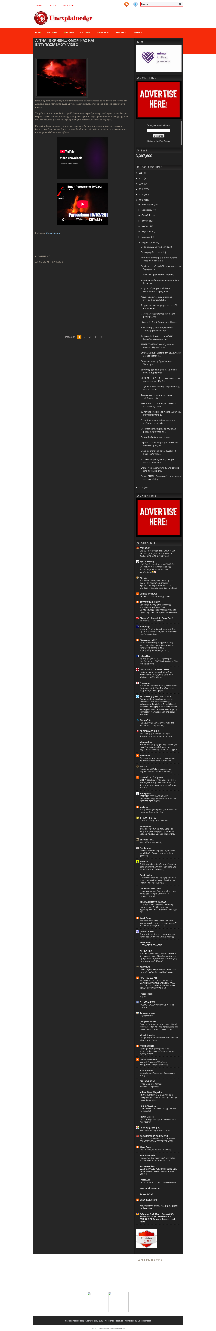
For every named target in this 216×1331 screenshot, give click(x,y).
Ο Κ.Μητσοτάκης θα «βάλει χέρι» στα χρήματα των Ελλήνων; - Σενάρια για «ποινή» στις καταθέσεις (158, 867)
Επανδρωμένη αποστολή (153, 252)
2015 (141, 189)
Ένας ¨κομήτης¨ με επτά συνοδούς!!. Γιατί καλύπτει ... (158, 452)
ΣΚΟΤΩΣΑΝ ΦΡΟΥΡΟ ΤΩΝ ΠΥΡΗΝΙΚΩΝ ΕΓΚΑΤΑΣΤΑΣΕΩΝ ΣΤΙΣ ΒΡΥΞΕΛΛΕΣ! (157, 1140)
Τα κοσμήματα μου (150, 1127)
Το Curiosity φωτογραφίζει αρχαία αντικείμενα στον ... (158, 461)
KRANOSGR (145, 966)
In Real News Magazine (151, 1092)
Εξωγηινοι (69, 32)
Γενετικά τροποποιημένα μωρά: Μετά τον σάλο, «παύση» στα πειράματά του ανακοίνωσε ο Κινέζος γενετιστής (159, 1027)
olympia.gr (145, 626)
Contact (52, 6)
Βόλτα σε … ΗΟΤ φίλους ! (152, 620)
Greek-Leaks (146, 875)
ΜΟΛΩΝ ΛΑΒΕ (147, 931)
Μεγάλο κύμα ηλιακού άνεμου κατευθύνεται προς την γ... (156, 290)
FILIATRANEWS (147, 1002)
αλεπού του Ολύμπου (151, 777)
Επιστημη (85, 32)
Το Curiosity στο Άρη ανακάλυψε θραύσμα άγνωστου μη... (157, 337)
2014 (141, 194)
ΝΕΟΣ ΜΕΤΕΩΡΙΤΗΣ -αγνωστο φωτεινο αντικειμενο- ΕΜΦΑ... (160, 379)
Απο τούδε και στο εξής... (151, 842)
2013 (141, 199)
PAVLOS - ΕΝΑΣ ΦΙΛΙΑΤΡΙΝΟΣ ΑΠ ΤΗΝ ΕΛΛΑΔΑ (157, 1006)
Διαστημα (52, 32)
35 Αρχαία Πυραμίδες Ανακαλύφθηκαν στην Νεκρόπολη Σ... (161, 413)
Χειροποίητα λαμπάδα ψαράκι (155, 1130)
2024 (141, 172)
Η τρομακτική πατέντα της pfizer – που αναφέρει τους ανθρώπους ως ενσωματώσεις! (158, 894)
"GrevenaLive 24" (148, 639)
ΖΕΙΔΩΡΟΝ (145, 548)
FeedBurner (164, 141)
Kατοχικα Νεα (147, 1166)
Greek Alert (145, 942)
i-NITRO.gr (145, 1179)
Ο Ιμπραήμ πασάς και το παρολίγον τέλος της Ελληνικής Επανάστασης (157, 935)
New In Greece (147, 1116)
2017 (141, 178)
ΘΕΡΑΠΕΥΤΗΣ (147, 839)
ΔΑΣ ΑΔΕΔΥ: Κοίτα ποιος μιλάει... (155, 596)
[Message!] (131, 3)
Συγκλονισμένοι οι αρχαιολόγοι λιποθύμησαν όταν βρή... (157, 329)
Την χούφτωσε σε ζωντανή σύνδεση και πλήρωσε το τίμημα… (159, 1039)
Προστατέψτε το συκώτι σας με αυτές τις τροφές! (158, 1109)
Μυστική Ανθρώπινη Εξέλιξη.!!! (156, 246)
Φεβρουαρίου (148, 242)
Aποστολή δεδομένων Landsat (155, 436)
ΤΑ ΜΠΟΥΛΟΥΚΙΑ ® (149, 731)
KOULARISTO (146, 1070)
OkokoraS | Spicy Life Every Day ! (156, 618)
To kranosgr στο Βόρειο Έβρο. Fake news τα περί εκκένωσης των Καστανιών (158, 970)
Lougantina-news (148, 1021)
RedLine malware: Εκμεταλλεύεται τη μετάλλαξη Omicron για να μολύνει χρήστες (157, 853)
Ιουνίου (145, 220)
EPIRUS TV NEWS (148, 593)
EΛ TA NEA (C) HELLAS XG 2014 (155, 696)
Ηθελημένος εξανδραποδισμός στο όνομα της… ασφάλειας (157, 724)
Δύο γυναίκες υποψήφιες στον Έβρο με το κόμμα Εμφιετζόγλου (158, 810)
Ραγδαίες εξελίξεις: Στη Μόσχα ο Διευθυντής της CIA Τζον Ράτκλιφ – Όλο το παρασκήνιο (159, 661)
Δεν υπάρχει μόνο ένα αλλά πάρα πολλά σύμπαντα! (159, 371)
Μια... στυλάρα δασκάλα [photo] (155, 1149)
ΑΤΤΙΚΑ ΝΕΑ (146, 950)
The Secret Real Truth (150, 888)
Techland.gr (145, 847)
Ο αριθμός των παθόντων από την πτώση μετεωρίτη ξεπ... (158, 422)
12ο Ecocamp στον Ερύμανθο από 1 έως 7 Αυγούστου (158, 1120)
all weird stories (147, 1035)
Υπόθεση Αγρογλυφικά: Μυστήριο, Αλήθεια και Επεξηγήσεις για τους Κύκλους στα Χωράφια (156, 675)
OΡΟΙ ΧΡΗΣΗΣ (68, 6)
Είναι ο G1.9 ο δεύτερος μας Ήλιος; (159, 321)
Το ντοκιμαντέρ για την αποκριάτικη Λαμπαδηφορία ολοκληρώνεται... (157, 759)
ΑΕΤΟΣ (143, 577)
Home (38, 32)
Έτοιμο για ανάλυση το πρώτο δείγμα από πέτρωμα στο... (160, 469)
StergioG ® (145, 720)
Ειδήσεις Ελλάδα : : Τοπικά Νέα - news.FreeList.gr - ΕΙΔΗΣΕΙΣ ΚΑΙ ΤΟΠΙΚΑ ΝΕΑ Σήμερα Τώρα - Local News (158, 1217)
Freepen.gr (145, 682)
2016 (141, 183)
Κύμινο (143, 996)
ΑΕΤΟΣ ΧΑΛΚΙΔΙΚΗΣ (150, 602)
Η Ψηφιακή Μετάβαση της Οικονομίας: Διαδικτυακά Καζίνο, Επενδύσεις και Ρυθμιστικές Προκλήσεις (158, 688)
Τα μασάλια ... (148, 1105)
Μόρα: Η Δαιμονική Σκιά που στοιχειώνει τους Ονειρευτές (154, 1063)
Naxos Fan (145, 755)
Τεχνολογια (102, 32)
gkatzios (144, 806)
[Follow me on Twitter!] (136, 3)
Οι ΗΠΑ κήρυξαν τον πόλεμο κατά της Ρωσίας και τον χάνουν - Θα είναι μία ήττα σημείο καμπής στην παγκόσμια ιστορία (158, 783)
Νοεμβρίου (147, 209)
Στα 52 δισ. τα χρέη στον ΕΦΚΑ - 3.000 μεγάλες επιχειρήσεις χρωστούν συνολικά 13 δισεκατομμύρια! (157, 553)
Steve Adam (145, 1146)
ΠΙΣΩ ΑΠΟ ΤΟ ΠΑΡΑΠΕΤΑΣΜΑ (154, 669)
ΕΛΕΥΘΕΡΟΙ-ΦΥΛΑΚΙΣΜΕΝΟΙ (154, 1135)
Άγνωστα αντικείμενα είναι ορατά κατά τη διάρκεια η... (159, 259)
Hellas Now (145, 656)
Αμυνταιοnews (147, 1013)
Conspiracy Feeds (148, 1059)
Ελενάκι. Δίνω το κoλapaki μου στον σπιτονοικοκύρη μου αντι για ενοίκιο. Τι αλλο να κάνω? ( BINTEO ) (158, 923)
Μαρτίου (146, 236)
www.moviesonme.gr (150, 1188)
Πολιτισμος (120, 32)
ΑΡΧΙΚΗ (38, 6)
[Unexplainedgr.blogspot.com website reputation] (146, 1247)
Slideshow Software (117, 1328)
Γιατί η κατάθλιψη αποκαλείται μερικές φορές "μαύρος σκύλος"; (156, 770)
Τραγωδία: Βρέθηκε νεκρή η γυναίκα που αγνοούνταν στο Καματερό (157, 1159)
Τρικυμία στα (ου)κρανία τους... (155, 820)
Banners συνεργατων (100, 1328)
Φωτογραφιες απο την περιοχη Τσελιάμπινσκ (156, 396)
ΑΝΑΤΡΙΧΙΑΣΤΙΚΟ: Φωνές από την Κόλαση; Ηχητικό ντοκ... (157, 346)
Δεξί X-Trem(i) (147, 561)
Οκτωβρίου (147, 215)
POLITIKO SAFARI (148, 977)
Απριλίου (146, 231)
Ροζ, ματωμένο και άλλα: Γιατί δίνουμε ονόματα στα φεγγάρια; (156, 735)
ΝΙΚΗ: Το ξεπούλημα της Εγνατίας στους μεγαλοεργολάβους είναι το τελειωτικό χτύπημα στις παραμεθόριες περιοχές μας (157, 646)
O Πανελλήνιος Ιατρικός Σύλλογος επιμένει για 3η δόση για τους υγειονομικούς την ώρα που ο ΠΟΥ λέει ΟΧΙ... (158, 908)
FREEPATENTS (147, 1045)
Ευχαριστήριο (146, 1015)
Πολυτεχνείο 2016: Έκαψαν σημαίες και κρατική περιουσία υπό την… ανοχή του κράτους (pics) (158, 1097)
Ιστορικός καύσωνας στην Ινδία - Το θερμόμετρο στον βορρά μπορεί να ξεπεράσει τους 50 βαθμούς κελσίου (157, 831)
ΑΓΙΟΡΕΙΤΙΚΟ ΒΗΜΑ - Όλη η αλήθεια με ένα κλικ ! (159, 1207)
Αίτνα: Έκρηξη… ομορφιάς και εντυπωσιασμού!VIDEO (64, 42)
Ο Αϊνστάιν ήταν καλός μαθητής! (157, 274)
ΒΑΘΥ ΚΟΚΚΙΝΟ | (148, 1199)
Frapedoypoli (146, 993)
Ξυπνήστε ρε (146, 1193)
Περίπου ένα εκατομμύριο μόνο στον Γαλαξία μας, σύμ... (159, 444)
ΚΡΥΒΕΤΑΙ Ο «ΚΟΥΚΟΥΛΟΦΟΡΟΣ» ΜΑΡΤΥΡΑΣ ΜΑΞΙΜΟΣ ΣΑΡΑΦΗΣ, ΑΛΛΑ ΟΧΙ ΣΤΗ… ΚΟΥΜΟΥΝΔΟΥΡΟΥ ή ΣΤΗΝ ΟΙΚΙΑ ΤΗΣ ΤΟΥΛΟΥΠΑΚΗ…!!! (157, 984)
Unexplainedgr (53, 233)
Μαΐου (145, 226)
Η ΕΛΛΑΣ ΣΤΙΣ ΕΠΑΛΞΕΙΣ (151, 945)
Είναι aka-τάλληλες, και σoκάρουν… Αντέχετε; (157, 1074)
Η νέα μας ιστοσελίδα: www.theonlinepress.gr (151, 1085)
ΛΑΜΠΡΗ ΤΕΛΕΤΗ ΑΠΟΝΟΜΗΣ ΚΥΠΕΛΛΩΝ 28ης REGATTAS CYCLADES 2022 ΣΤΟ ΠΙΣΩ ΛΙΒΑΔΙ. (158, 798)
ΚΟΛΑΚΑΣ (145, 861)
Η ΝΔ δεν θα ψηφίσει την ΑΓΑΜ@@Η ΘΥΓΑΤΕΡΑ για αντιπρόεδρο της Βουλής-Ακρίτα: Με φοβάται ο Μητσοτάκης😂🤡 (157, 568)
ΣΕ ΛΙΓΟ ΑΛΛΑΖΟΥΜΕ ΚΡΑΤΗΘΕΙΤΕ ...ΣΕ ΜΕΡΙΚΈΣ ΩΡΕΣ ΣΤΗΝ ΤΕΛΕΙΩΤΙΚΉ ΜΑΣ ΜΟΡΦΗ (158, 1171)
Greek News (145, 917)
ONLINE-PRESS (147, 1081)
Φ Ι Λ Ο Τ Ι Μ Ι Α (148, 817)
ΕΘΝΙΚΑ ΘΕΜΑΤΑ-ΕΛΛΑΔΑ (153, 901)
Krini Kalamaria (147, 1155)
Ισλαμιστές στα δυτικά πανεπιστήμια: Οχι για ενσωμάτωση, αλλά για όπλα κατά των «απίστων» (158, 632)
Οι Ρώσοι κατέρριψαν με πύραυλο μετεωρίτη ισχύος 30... (158, 430)
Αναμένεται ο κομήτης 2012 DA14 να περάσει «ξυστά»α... (159, 405)
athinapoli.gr (146, 741)
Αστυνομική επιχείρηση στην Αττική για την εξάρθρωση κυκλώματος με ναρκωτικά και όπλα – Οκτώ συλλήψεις (158, 747)
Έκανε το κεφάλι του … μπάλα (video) (158, 1182)
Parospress (145, 793)
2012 (141, 487)
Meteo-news (145, 826)
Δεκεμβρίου (148, 204)
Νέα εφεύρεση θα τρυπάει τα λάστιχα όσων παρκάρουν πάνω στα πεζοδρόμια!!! (157, 1051)
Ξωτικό (143, 766)
